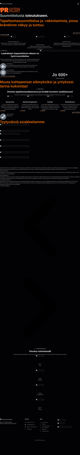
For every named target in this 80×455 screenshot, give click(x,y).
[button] (40, 227)
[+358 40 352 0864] (3, 116)
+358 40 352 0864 (10, 114)
